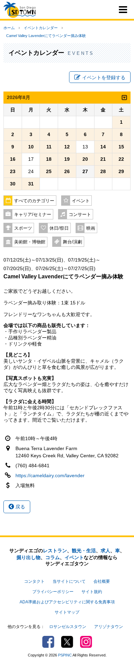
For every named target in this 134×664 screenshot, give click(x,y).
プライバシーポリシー (53, 591)
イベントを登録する (103, 77)
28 (103, 171)
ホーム (9, 28)
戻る (19, 506)
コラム (52, 557)
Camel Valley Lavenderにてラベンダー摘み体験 (46, 36)
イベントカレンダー (41, 28)
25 (49, 171)
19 (67, 159)
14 (103, 146)
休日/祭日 (59, 228)
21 (103, 159)
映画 (90, 228)
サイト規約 (91, 591)
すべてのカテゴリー (34, 200)
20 (85, 159)
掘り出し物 (28, 557)
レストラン (55, 550)
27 (85, 171)
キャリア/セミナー (32, 214)
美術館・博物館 (29, 242)
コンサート (80, 214)
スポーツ (23, 228)
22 (121, 159)
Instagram (86, 642)
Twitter (67, 642)
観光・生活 (84, 550)
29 (121, 171)
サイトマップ (67, 612)
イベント (81, 200)
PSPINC (65, 655)
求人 (105, 550)
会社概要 (101, 581)
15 (121, 146)
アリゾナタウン (108, 626)
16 (12, 159)
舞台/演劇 (72, 242)
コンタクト (34, 581)
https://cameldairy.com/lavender (50, 475)
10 (31, 146)
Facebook (48, 642)
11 (49, 146)
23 (12, 171)
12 (67, 146)
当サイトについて (69, 581)
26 (67, 171)
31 (31, 183)
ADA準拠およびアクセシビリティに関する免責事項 (67, 602)
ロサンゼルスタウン (67, 626)
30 (12, 183)
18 (49, 159)
